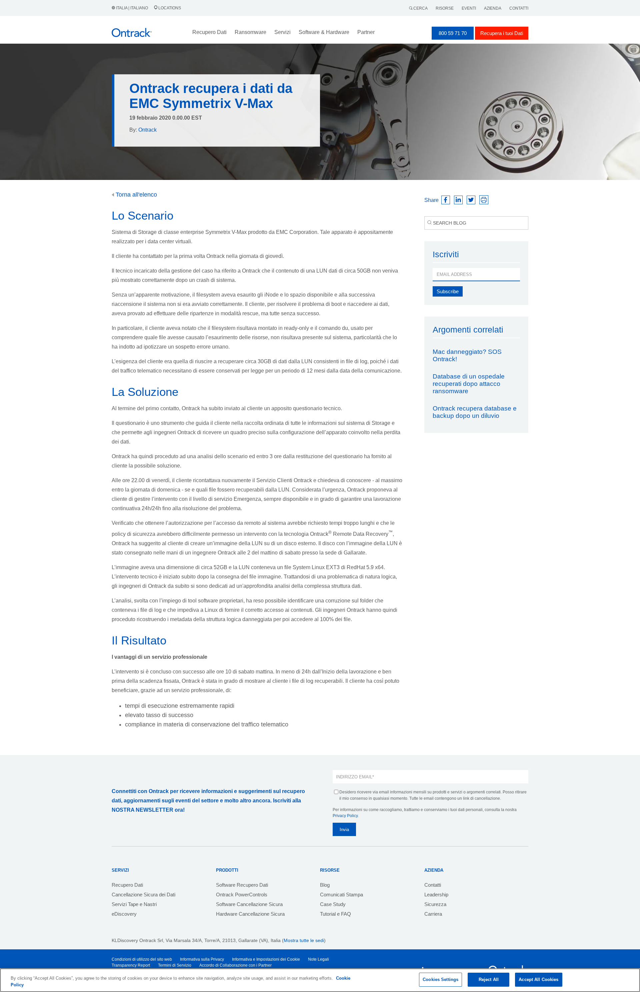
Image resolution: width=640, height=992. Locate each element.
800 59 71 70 (453, 33)
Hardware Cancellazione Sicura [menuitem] (250, 914)
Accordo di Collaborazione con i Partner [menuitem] (235, 965)
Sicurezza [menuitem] (435, 904)
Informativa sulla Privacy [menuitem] (202, 959)
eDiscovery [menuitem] (124, 914)
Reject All (489, 979)
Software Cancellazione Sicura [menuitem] (249, 904)
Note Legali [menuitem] (318, 959)
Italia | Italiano (132, 8)
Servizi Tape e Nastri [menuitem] (134, 904)
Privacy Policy (345, 815)
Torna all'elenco (135, 194)
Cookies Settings (440, 979)
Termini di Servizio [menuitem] (174, 965)
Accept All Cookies (538, 979)
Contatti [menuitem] (432, 885)
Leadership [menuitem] (436, 894)
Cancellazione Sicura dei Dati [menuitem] (143, 894)
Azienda (492, 8)
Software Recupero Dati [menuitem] (242, 885)
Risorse (445, 8)
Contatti (518, 8)
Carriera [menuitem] (433, 914)
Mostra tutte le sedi (304, 940)
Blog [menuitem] (325, 885)
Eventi (469, 8)
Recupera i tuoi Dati (501, 33)
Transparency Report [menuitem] (131, 965)
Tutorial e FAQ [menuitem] (335, 914)
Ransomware (250, 32)
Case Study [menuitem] (333, 904)
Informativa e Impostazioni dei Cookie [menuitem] (266, 959)
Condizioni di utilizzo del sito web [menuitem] (142, 959)
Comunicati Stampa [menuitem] (341, 894)
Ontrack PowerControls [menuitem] (241, 894)
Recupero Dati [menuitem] (127, 885)
